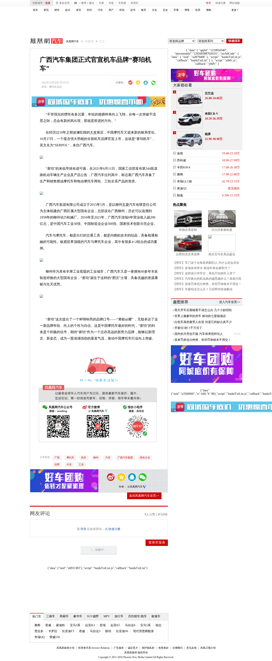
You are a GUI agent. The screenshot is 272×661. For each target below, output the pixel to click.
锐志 (159, 625)
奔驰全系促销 (188, 229)
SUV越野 (93, 616)
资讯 (46, 9)
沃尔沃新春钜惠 (221, 229)
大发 (93, 132)
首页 (35, 9)
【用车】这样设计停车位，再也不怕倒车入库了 (204, 273)
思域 (103, 625)
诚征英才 (133, 647)
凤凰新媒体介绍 (65, 647)
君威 (48, 625)
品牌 (57, 464)
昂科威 (181, 160)
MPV (106, 616)
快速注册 (220, 2)
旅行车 (119, 616)
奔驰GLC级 (184, 181)
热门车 (36, 616)
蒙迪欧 (60, 625)
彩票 (197, 9)
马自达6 (130, 625)
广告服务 (119, 647)
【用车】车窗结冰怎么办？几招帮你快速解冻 (202, 289)
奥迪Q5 (182, 188)
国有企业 (145, 457)
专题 (111, 2)
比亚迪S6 (122, 631)
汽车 (100, 9)
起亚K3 (90, 625)
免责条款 (163, 647)
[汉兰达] (190, 99)
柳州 (95, 457)
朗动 (108, 631)
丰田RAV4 (183, 167)
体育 (78, 9)
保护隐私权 (148, 647)
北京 (47, 2)
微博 (83, 2)
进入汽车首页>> (229, 302)
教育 (143, 9)
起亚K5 (115, 625)
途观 (180, 153)
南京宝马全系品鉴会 (221, 254)
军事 (176, 9)
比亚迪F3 (68, 631)
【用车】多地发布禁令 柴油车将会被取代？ (201, 268)
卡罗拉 (52, 631)
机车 (83, 457)
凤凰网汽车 (43, 41)
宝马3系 (75, 625)
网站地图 (235, 2)
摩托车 (70, 457)
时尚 (89, 9)
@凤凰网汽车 (135, 486)
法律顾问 (177, 647)
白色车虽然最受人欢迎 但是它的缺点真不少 (203, 322)
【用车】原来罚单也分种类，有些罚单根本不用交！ (207, 284)
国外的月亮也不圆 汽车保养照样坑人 (198, 333)
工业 (81, 464)
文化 (154, 9)
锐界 (208, 134)
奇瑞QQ (39, 637)
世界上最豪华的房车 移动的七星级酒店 (200, 316)
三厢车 (50, 616)
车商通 (122, 2)
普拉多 (38, 631)
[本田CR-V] (190, 119)
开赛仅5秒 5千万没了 (188, 328)
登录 (208, 2)
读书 (132, 9)
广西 (57, 457)
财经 (57, 9)
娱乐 (67, 9)
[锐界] (190, 140)
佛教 (208, 9)
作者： (122, 486)
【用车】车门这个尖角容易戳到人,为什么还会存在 (206, 262)
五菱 (125, 204)
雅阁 (37, 625)
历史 (165, 9)
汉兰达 (209, 93)
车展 (101, 2)
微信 (91, 2)
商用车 (134, 2)
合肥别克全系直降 (188, 254)
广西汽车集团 (125, 457)
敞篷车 (156, 616)
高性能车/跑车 (137, 616)
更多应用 (64, 2)
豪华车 (77, 616)
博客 (187, 9)
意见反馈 (191, 647)
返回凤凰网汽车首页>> (144, 495)
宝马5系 (145, 625)
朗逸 (180, 195)
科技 (122, 9)
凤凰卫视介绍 (208, 647)
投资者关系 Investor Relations (94, 647)
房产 (111, 9)
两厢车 (64, 616)
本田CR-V (211, 113)
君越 (82, 631)
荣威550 (55, 637)
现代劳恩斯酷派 (143, 631)
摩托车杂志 (55, 86)
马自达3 (95, 631)
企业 (69, 464)
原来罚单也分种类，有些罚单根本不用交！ (202, 339)
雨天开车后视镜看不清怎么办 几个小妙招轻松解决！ (203, 310)
